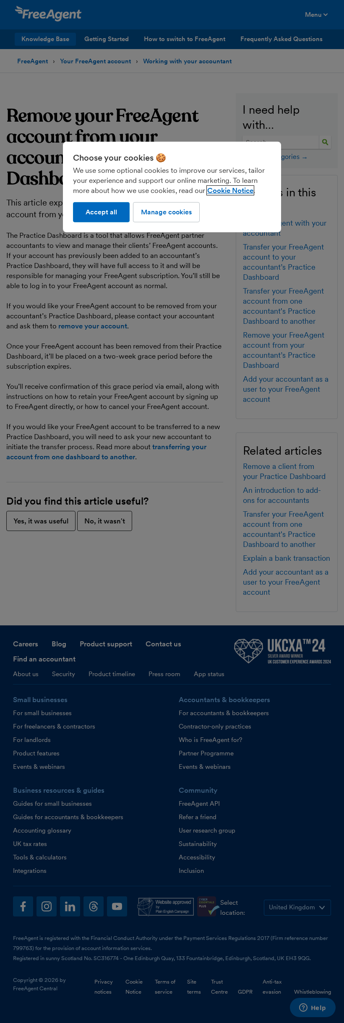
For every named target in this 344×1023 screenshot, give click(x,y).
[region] (172, 187)
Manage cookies (166, 212)
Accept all (101, 212)
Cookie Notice (230, 190)
